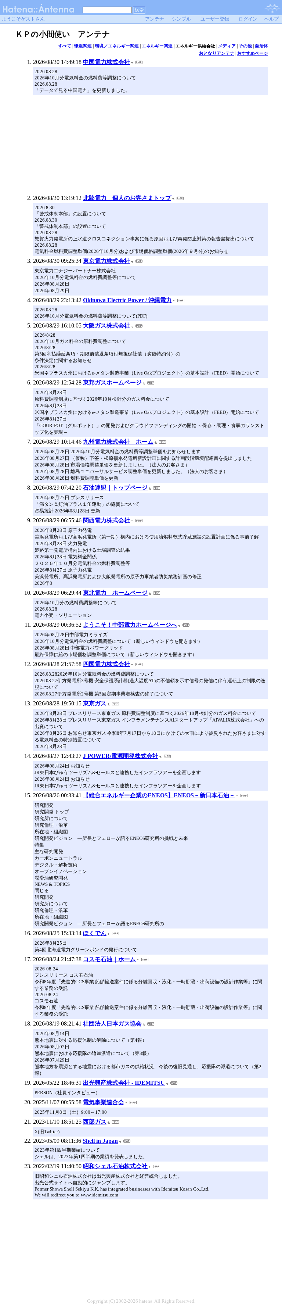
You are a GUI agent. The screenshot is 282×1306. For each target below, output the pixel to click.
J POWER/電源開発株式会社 (120, 756)
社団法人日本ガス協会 (112, 1023)
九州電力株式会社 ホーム (118, 442)
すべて (64, 46)
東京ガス (94, 703)
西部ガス (94, 1122)
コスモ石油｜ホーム (109, 959)
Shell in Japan (100, 1141)
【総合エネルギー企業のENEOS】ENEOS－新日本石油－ (159, 795)
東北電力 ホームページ (115, 593)
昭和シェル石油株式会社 (115, 1166)
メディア (227, 46)
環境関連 (83, 46)
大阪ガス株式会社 (106, 325)
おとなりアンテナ (216, 53)
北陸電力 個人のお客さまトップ (127, 198)
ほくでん (94, 933)
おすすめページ (252, 53)
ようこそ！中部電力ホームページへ (130, 625)
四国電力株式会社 (106, 664)
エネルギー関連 (157, 46)
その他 (245, 46)
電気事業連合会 (103, 1102)
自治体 (261, 46)
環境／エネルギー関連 (117, 46)
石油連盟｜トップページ (115, 487)
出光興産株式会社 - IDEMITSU (124, 1083)
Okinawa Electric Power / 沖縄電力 (127, 300)
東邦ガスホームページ (112, 382)
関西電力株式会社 (106, 520)
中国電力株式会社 (106, 62)
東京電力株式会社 (106, 261)
